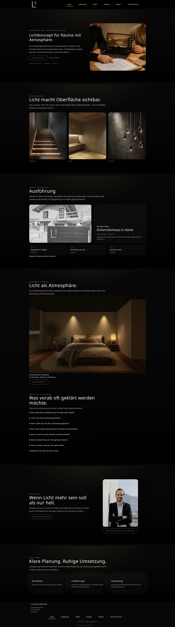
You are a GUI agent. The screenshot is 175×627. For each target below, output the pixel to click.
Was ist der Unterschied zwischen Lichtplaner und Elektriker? (54, 429)
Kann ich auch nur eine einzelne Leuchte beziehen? (50, 434)
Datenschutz (93, 621)
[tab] (138, 67)
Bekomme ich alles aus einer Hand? (44, 451)
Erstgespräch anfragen (41, 517)
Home (69, 4)
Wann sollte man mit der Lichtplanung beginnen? (50, 423)
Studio (95, 4)
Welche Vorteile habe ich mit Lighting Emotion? (49, 440)
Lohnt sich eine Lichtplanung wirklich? (45, 418)
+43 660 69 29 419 (133, 4)
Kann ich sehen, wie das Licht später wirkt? (47, 445)
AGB (87, 621)
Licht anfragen (38, 58)
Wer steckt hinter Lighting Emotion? (120, 531)
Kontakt (118, 4)
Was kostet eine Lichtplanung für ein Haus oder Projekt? (52, 412)
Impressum (81, 621)
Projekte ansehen (54, 57)
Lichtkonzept (82, 4)
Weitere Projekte (38, 382)
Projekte (106, 4)
